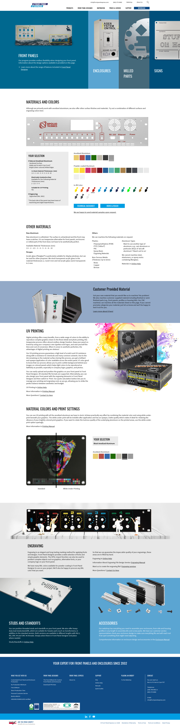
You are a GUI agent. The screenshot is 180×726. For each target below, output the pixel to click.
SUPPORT (128, 8)
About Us (139, 2)
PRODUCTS (69, 8)
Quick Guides (99, 689)
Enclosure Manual (163, 639)
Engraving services (129, 566)
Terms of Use (142, 723)
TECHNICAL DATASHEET (86, 205)
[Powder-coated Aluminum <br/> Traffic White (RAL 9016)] (82, 176)
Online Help (136, 263)
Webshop (129, 2)
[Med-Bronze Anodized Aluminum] (99, 157)
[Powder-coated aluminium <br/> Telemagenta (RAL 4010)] (88, 170)
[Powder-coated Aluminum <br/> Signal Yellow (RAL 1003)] (82, 170)
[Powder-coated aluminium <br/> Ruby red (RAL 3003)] (99, 170)
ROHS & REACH (112, 205)
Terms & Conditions (154, 723)
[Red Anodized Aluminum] (82, 157)
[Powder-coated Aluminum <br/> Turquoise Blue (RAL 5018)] (111, 170)
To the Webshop (126, 680)
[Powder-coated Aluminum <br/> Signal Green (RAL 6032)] (117, 170)
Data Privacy (166, 723)
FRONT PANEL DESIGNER (85, 8)
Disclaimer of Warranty (129, 723)
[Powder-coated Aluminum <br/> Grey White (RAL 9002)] (76, 176)
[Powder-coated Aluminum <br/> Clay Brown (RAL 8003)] (123, 170)
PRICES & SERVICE (115, 8)
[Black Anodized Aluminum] (105, 157)
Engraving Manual (138, 562)
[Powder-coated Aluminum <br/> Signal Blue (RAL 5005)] (105, 170)
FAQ (96, 680)
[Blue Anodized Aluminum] (88, 157)
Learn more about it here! (103, 311)
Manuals (98, 686)
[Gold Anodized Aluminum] (76, 157)
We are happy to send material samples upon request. (95, 212)
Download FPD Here (49, 685)
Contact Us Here (46, 395)
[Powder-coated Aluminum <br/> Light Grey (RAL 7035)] (146, 170)
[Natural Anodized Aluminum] (111, 157)
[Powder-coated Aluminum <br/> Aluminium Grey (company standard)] (140, 170)
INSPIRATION (101, 8)
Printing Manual (48, 391)
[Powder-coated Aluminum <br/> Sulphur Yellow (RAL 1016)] (76, 170)
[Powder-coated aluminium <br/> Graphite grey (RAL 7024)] (134, 170)
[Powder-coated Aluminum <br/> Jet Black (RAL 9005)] (128, 170)
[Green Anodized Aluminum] (93, 157)
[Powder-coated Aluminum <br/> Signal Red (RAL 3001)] (93, 170)
